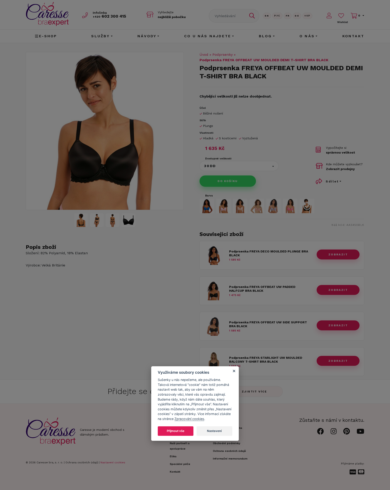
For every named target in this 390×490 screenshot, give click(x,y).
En (267, 15)
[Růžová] (290, 206)
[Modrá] (206, 206)
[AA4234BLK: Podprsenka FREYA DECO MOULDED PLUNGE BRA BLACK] (213, 263)
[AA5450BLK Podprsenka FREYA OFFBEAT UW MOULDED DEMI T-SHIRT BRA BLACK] (105, 131)
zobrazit (338, 254)
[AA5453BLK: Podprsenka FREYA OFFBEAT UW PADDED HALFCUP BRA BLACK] (213, 299)
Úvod (204, 54)
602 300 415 (109, 16)
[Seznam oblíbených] (341, 16)
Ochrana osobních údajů (81, 462)
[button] (239, 166)
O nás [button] (307, 36)
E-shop (48, 36)
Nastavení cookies (112, 462)
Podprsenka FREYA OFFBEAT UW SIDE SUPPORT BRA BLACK (268, 324)
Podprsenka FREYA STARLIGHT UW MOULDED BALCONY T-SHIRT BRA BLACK (265, 359)
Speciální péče (180, 464)
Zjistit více (254, 391)
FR (288, 15)
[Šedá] (273, 206)
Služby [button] (100, 36)
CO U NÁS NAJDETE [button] (207, 36)
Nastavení (214, 431)
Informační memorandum (230, 458)
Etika (173, 456)
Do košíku (228, 181)
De (297, 15)
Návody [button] (146, 36)
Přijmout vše (175, 431)
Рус (277, 15)
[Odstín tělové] (240, 206)
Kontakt (353, 36)
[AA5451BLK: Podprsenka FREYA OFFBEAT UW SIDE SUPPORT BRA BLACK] (213, 334)
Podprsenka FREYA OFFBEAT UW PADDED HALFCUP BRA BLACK (262, 288)
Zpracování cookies (189, 419)
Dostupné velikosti (218, 158)
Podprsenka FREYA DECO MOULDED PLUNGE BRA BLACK (268, 253)
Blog (265, 36)
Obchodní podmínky (226, 443)
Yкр (307, 15)
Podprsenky (222, 54)
